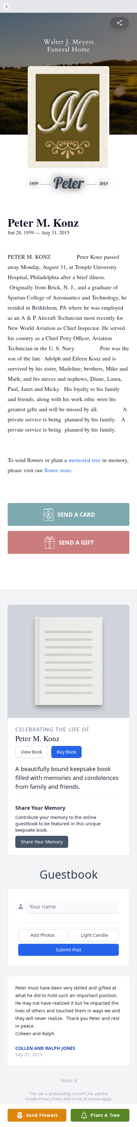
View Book (31, 752)
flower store (57, 470)
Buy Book (66, 752)
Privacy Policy (50, 1099)
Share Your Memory (42, 842)
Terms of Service (86, 1099)
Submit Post (68, 950)
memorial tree (84, 460)
